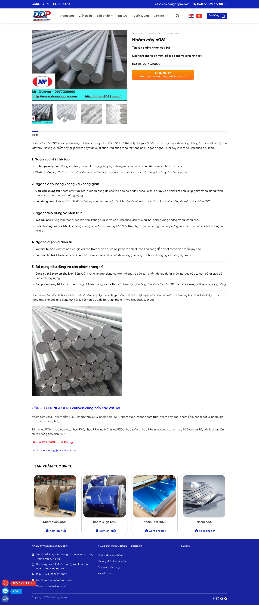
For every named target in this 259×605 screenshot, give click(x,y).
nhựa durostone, (164, 429)
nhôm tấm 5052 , (65, 416)
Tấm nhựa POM (41, 429)
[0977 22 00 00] (5, 583)
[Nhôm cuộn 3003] (55, 496)
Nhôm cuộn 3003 (54, 522)
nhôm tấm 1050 (108, 416)
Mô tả (35, 135)
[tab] (35, 134)
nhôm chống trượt (48, 421)
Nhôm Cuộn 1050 (104, 522)
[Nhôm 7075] (204, 496)
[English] (192, 15)
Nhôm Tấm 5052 (154, 522)
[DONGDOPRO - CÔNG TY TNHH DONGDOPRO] (43, 15)
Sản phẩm (104, 15)
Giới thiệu (85, 15)
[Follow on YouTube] (221, 598)
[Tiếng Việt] (199, 15)
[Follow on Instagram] (217, 598)
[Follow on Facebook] (213, 598)
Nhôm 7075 (204, 522)
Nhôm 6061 (173, 33)
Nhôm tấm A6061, (43, 416)
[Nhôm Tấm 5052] (154, 496)
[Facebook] (5, 598)
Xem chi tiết (58, 530)
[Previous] (38, 66)
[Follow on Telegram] (225, 598)
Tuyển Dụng (140, 15)
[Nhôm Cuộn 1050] (104, 496)
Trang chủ (67, 15)
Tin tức (122, 15)
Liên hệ (159, 15)
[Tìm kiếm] (177, 16)
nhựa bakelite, (62, 429)
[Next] (120, 66)
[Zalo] (5, 590)
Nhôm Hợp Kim (155, 33)
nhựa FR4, (147, 429)
